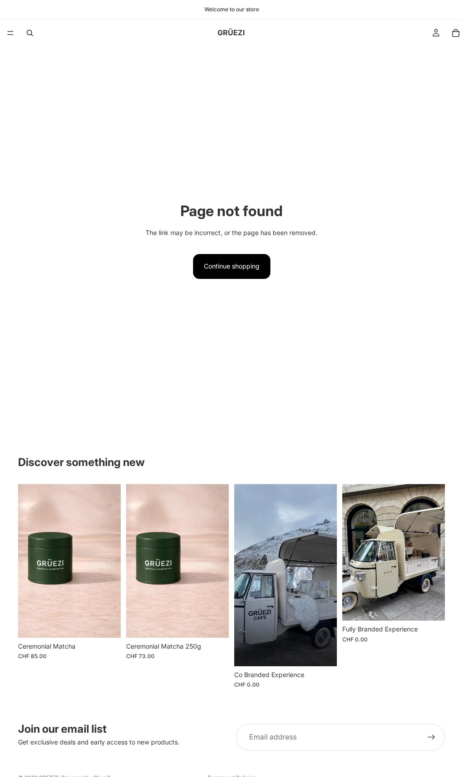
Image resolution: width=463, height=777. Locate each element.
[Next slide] (327, 575)
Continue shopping (232, 266)
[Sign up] (431, 737)
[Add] (107, 624)
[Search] (30, 33)
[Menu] (10, 33)
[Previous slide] (244, 575)
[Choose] (323, 652)
